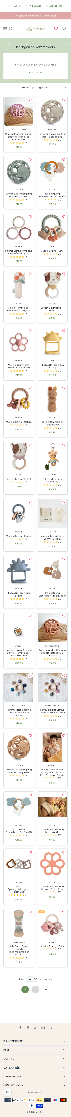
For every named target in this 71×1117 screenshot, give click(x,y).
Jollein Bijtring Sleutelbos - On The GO (19, 831)
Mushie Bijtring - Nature (19, 421)
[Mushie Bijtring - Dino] (52, 228)
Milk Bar (40, 1112)
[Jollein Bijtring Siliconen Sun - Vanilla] (52, 806)
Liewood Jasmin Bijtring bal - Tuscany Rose (19, 771)
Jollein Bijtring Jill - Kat (19, 479)
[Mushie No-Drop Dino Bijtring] (18, 570)
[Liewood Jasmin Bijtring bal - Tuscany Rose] (18, 747)
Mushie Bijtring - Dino (52, 250)
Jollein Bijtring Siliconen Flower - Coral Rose (52, 888)
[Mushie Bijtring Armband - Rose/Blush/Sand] (18, 228)
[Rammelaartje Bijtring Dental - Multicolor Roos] (52, 687)
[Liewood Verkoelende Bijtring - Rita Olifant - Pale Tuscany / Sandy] (52, 747)
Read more (35, 72)
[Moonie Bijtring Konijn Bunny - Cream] (52, 513)
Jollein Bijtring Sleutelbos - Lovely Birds (52, 195)
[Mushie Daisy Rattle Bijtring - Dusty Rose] (18, 342)
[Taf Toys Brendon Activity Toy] (52, 456)
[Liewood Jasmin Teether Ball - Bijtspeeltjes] (52, 111)
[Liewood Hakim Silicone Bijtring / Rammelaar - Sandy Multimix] (18, 627)
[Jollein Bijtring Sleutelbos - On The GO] (18, 806)
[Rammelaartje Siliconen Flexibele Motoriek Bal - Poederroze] (18, 111)
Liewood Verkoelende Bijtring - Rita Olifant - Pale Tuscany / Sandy (52, 772)
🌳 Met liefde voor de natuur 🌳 (35, 15)
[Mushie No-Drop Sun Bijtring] (52, 342)
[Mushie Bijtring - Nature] (18, 399)
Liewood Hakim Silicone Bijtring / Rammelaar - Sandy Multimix (19, 653)
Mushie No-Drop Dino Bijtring (19, 594)
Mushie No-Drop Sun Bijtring (52, 366)
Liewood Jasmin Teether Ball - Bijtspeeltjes (52, 135)
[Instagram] (28, 1028)
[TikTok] (35, 1028)
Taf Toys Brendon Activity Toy (52, 480)
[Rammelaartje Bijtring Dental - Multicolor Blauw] (18, 687)
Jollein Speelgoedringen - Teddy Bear (19, 889)
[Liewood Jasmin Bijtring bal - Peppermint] (18, 171)
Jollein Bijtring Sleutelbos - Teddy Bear (52, 594)
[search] (10, 28)
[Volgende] (46, 989)
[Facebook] (20, 1028)
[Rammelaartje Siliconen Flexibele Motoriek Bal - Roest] (52, 627)
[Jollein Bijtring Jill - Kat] (18, 456)
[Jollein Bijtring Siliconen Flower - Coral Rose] (52, 864)
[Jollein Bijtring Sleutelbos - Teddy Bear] (52, 570)
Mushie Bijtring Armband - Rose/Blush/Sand (18, 252)
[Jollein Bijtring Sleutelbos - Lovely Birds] (52, 171)
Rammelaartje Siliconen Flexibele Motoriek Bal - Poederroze (18, 137)
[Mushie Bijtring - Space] (18, 513)
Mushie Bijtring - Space (19, 536)
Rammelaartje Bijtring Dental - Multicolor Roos (52, 711)
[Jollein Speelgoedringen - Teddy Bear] (18, 864)
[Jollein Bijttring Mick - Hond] (52, 285)
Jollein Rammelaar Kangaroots (52, 423)
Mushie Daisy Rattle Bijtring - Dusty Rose (19, 366)
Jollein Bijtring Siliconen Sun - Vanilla (52, 831)
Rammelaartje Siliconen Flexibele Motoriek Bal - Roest (52, 653)
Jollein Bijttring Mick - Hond (52, 309)
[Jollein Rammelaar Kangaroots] (52, 399)
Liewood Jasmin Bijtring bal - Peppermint (19, 195)
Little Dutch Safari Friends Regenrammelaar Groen (19, 950)
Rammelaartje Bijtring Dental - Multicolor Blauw (19, 712)
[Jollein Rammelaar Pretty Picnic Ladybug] (18, 285)
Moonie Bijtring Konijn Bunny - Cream (52, 537)
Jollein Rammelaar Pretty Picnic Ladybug (19, 309)
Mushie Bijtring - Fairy (52, 946)
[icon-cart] (64, 28)
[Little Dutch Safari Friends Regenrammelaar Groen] (18, 923)
